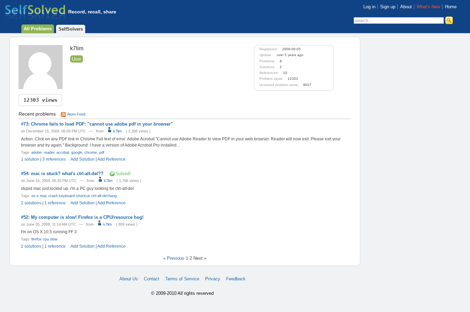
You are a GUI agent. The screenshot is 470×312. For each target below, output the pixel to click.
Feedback (236, 278)
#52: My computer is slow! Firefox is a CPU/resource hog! (82, 217)
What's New (428, 6)
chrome (90, 152)
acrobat (62, 152)
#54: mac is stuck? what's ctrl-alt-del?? (62, 173)
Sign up (387, 6)
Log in (369, 6)
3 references (54, 159)
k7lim (117, 131)
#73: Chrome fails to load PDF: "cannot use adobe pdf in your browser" (97, 124)
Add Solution (83, 159)
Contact (151, 278)
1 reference (55, 203)
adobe (36, 152)
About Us (128, 278)
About (406, 6)
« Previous (173, 258)
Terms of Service (182, 278)
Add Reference (111, 159)
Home (451, 6)
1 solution (30, 159)
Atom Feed (76, 114)
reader (49, 152)
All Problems (38, 28)
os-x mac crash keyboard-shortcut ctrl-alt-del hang (74, 196)
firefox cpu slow (44, 239)
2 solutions (31, 203)
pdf (101, 152)
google (76, 152)
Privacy (212, 278)
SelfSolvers (70, 29)
